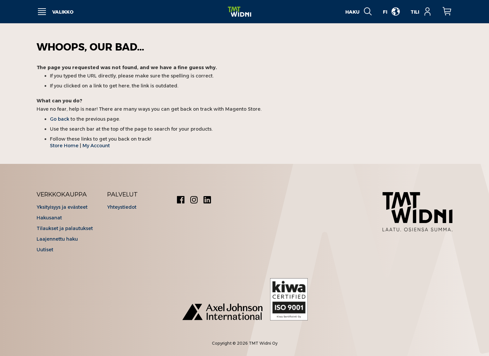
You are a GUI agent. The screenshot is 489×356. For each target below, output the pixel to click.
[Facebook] (180, 200)
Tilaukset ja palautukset (65, 228)
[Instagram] (194, 200)
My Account (96, 146)
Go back (59, 119)
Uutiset (45, 250)
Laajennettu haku (57, 239)
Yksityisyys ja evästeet (62, 207)
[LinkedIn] (207, 200)
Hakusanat (49, 218)
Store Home (64, 146)
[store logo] (239, 12)
